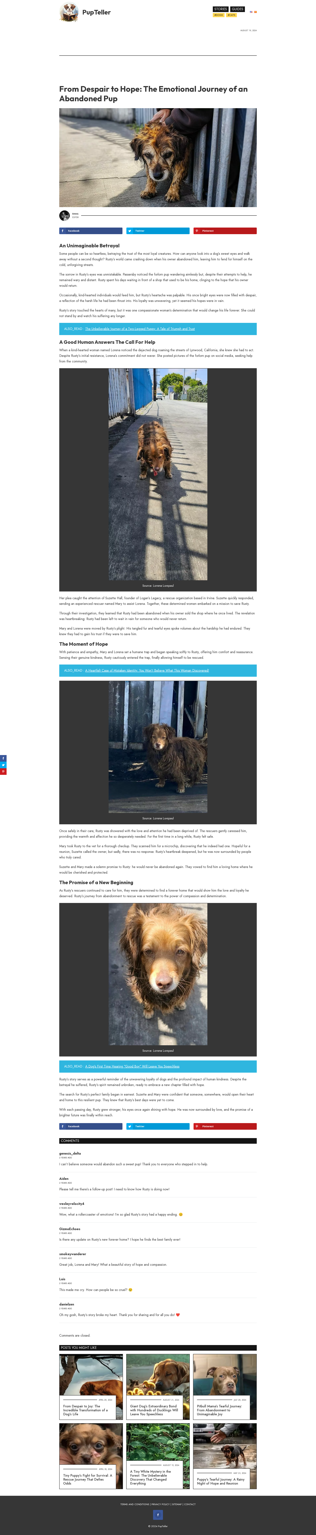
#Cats (231, 15)
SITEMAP (177, 1504)
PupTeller (96, 12)
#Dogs (218, 15)
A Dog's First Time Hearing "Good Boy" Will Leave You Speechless (132, 1066)
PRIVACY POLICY (161, 1504)
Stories (220, 9)
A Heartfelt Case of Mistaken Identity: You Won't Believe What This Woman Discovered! (147, 670)
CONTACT (190, 1504)
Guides (237, 9)
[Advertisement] (158, 57)
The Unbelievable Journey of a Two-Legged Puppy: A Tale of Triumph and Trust (140, 328)
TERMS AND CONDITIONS (134, 1504)
